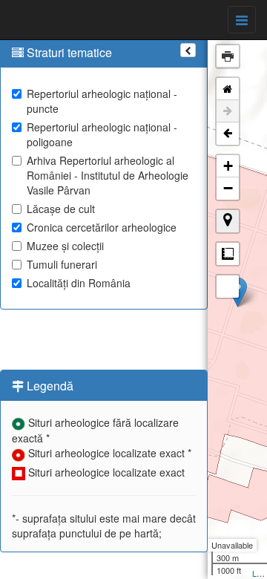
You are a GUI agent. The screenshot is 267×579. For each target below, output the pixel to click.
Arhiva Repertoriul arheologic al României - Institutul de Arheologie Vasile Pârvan (107, 175)
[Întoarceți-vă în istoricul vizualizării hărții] (228, 133)
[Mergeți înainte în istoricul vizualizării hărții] (228, 111)
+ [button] (228, 166)
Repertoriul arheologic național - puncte (102, 101)
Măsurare (228, 254)
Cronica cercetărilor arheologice (102, 227)
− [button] (228, 188)
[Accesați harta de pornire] (228, 89)
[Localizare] (228, 221)
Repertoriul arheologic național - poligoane (102, 134)
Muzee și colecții (65, 245)
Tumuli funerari (62, 264)
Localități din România (79, 282)
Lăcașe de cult (61, 208)
